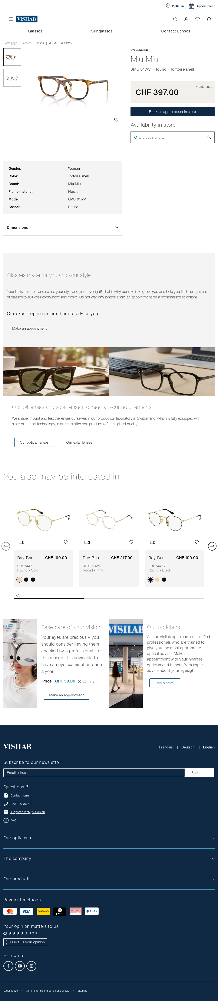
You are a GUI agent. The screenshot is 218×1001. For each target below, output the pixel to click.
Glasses (26, 43)
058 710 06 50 (21, 804)
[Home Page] (26, 19)
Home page (10, 43)
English (209, 747)
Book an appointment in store (172, 111)
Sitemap (82, 990)
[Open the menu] (12, 19)
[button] (186, 19)
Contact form (19, 795)
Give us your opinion (28, 942)
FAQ (13, 820)
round (40, 43)
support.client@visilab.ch (27, 812)
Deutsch (188, 747)
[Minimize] (209, 19)
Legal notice (10, 990)
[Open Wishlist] (197, 19)
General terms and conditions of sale (47, 990)
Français (166, 747)
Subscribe (199, 772)
